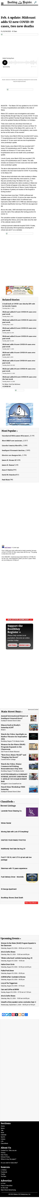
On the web (4, 1188)
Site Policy (4, 1155)
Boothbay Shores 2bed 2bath (12, 898)
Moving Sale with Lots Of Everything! (14, 832)
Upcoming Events (10, 938)
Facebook (4, 1172)
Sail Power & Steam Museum (10, 751)
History (3, 1152)
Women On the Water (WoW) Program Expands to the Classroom (13, 747)
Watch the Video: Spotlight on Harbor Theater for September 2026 (14, 736)
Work (2, 1132)
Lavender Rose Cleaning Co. (11, 811)
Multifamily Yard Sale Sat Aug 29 (13, 849)
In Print (3, 1183)
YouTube (3, 1176)
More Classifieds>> (31, 903)
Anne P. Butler (7, 470)
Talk (2, 1130)
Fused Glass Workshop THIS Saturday (13, 788)
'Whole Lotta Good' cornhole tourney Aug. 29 (16, 958)
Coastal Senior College (8, 759)
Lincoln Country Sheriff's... (12, 445)
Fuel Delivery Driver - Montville (12, 877)
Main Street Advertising (8, 1190)
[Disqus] (19, 517)
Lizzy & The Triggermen (9, 983)
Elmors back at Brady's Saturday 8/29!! (10, 726)
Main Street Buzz (11, 711)
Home (3, 1126)
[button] (3, 3)
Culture (3, 1139)
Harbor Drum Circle (7, 964)
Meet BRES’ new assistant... (12, 441)
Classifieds (7, 801)
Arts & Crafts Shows (8, 952)
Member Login (24, 645)
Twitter (3, 1174)
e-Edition (4, 1170)
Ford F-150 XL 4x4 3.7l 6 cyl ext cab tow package (16, 858)
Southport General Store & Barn (11, 720)
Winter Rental (6, 823)
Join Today (12, 645)
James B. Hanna (8, 465)
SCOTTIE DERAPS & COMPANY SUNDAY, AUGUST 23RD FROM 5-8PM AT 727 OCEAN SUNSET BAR (14, 777)
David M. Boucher (9, 475)
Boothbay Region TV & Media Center (12, 741)
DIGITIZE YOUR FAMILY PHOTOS (13, 840)
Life (2, 1141)
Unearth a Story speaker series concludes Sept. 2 (18, 1002)
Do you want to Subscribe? (9, 1163)
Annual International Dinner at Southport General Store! (14, 717)
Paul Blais (6, 480)
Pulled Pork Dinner (7, 971)
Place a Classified (6, 1185)
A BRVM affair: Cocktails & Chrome (13, 977)
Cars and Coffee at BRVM (10, 989)
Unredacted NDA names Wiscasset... (16, 436)
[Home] (20, 3)
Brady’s (3, 730)
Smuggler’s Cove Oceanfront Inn (11, 784)
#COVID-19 (6, 386)
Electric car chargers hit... (12, 455)
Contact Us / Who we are (9, 1150)
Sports (3, 1137)
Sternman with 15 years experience (14, 868)
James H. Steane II (9, 460)
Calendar (3, 1135)
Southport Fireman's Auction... (14, 450)
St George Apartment (9, 889)
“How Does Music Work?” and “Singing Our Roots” (13, 756)
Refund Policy (5, 1157)
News (3, 1128)
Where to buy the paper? (8, 1159)
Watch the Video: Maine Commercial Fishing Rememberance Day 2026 (11, 766)
